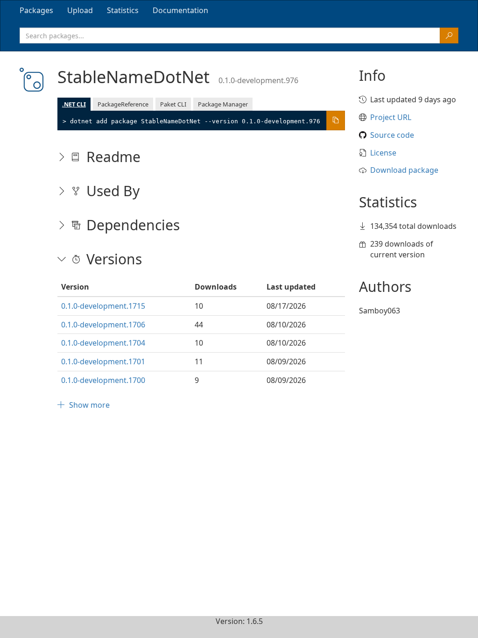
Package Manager (223, 104)
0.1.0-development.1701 (103, 361)
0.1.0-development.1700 (103, 380)
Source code (392, 135)
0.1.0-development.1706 (103, 324)
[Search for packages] (449, 35)
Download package (404, 170)
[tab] (36, 10)
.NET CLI (74, 104)
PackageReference (123, 104)
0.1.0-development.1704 (103, 343)
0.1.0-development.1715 (103, 306)
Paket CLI (173, 104)
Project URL (390, 117)
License (383, 153)
